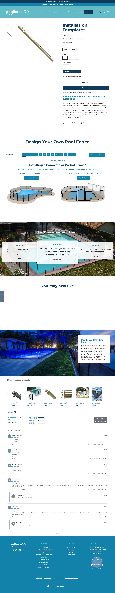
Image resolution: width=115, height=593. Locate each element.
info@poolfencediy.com (97, 553)
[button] (7, 393)
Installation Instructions (44, 550)
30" (70, 58)
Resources (55, 12)
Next (101, 155)
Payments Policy (44, 567)
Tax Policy (44, 564)
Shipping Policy (44, 559)
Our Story (40, 12)
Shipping (65, 39)
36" (65, 58)
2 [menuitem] (58, 533)
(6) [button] (36, 417)
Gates (71, 552)
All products (70, 547)
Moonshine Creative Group (71, 578)
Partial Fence (83, 178)
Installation (67, 12)
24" (76, 58)
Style (65, 46)
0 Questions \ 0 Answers (13, 422)
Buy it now (86, 88)
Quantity (67, 63)
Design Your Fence (72, 71)
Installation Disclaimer (44, 554)
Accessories (70, 554)
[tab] (10, 431)
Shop (87, 12)
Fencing (71, 550)
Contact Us (78, 12)
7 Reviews (72, 42)
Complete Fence (31, 178)
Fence (66, 49)
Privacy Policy (39, 578)
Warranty (44, 557)
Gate (73, 49)
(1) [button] (36, 420)
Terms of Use (47, 578)
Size (64, 54)
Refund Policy (44, 562)
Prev (93, 155)
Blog (48, 12)
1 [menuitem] (56, 533)
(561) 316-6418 (67, 4)
